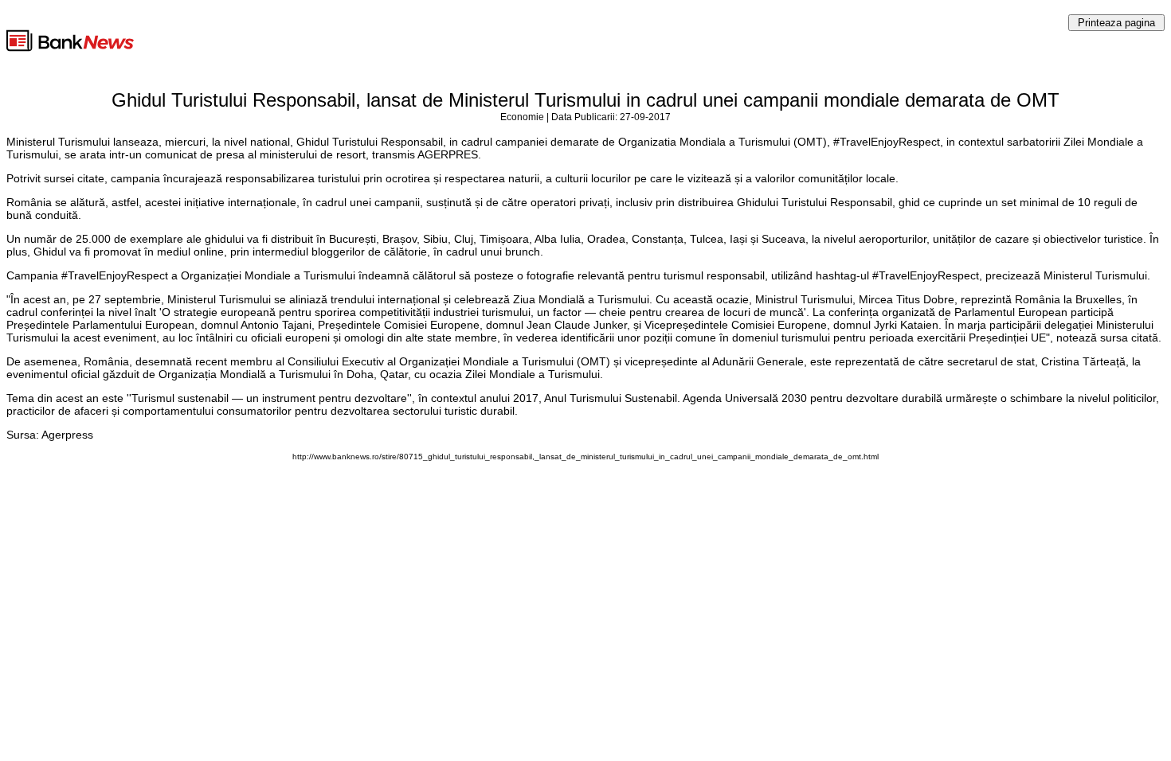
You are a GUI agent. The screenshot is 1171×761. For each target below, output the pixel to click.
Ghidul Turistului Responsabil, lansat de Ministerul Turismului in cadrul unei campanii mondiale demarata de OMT (585, 100)
